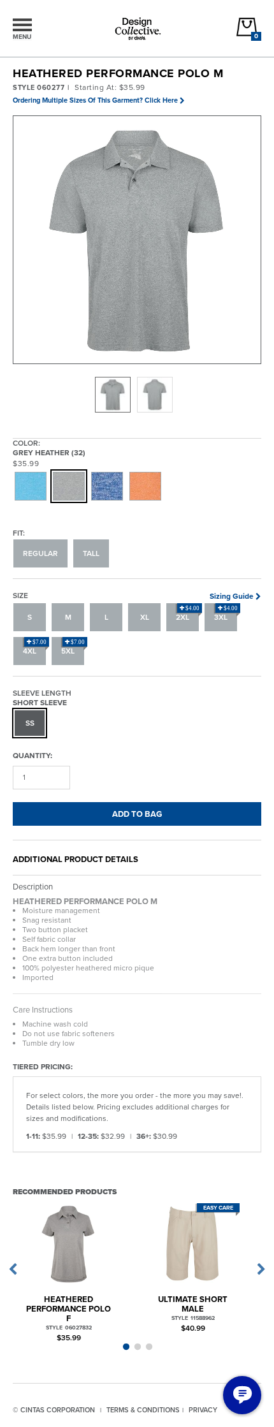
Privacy (203, 1410)
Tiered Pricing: (43, 1066)
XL (144, 617)
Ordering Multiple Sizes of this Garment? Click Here (95, 100)
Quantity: (32, 755)
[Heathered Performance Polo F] (68, 1243)
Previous (12, 1269)
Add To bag (137, 814)
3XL (226, 614)
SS (29, 723)
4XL (35, 648)
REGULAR (40, 553)
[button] (137, 240)
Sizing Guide (232, 596)
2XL (187, 614)
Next (261, 1269)
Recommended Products (65, 1191)
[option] (113, 395)
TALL (91, 553)
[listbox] (137, 394)
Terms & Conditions (143, 1410)
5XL (73, 648)
